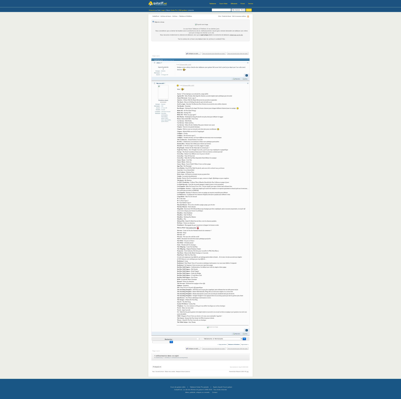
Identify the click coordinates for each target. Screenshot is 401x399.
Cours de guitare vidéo (177, 387)
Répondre (237, 78)
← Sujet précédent (222, 344)
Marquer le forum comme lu (183, 371)
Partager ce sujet (193, 53)
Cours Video (223, 3)
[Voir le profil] (161, 62)
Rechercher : (169, 339)
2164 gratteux (183, 10)
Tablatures (212, 3)
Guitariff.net (155, 16)
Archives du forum (166, 16)
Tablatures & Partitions (185, 16)
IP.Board (238, 371)
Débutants (234, 3)
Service (250, 3)
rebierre (159, 62)
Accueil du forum (159, 371)
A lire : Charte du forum (224, 16)
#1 (247, 62)
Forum (243, 3)
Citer (246, 78)
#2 (247, 83)
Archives (175, 16)
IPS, (246, 371)
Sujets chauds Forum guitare (222, 387)
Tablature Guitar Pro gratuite (199, 387)
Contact (214, 392)
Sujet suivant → (245, 344)
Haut (153, 371)
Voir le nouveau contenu (239, 16)
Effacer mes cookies (170, 371)
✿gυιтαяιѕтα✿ (160, 83)
